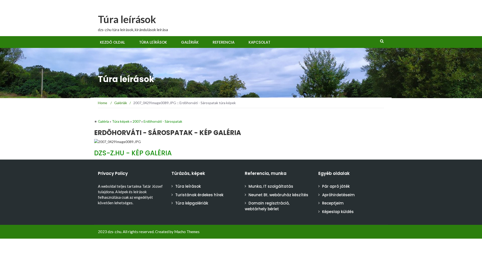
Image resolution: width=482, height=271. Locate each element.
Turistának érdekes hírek (199, 194)
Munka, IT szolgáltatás (271, 186)
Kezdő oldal (112, 42)
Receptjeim (333, 203)
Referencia (223, 42)
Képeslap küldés (338, 211)
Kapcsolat (259, 42)
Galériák (190, 42)
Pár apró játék (336, 186)
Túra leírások (127, 19)
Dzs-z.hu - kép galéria (133, 153)
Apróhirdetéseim (338, 194)
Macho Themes (187, 231)
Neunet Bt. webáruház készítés (278, 194)
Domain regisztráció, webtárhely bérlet (267, 206)
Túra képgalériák (191, 203)
